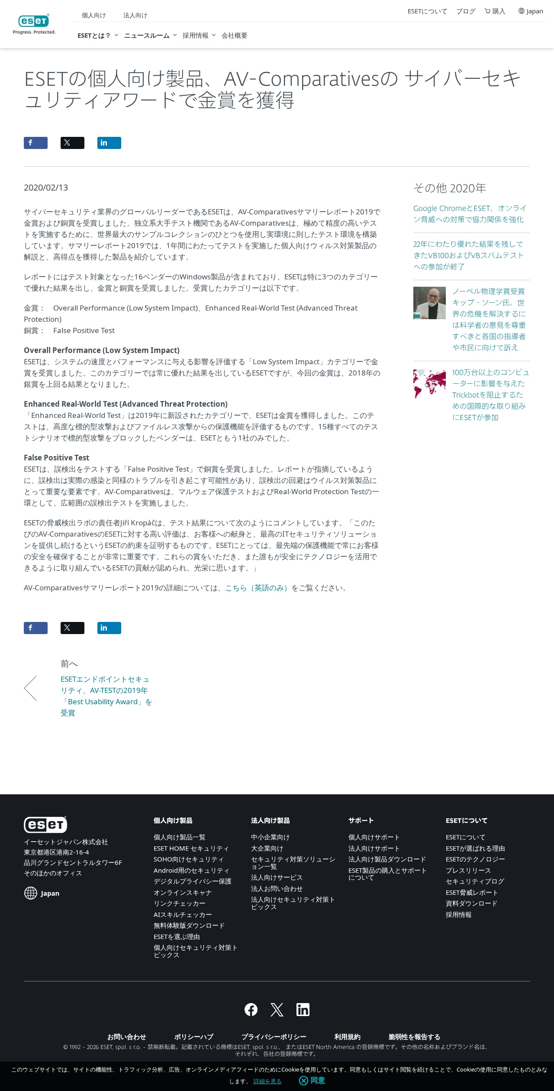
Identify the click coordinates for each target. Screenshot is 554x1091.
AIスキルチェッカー (183, 914)
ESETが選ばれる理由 (475, 848)
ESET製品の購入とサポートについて (387, 874)
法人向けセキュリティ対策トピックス (293, 903)
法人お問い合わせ (277, 888)
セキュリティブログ (475, 881)
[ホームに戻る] (34, 24)
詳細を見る (268, 1081)
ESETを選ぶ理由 (177, 936)
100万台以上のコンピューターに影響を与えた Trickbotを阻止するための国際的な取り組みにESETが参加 (491, 395)
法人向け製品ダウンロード (387, 859)
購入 (499, 10)
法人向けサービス (277, 877)
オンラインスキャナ (183, 892)
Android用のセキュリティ (192, 870)
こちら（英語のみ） (258, 587)
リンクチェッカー (180, 903)
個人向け (94, 15)
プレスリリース (468, 870)
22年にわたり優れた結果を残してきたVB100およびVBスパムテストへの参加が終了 (469, 256)
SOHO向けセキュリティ (189, 859)
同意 (318, 1080)
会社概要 (235, 35)
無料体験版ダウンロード (189, 925)
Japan (535, 10)
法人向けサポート (374, 848)
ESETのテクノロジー (475, 859)
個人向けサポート (374, 836)
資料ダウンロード (472, 903)
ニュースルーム (147, 35)
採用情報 (196, 35)
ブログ (466, 10)
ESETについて (428, 10)
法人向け (135, 15)
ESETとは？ (94, 35)
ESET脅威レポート (472, 892)
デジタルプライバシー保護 (193, 881)
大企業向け (267, 848)
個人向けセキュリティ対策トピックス (196, 951)
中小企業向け (270, 836)
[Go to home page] (45, 826)
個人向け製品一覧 (180, 836)
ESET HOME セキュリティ (191, 848)
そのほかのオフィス (53, 872)
